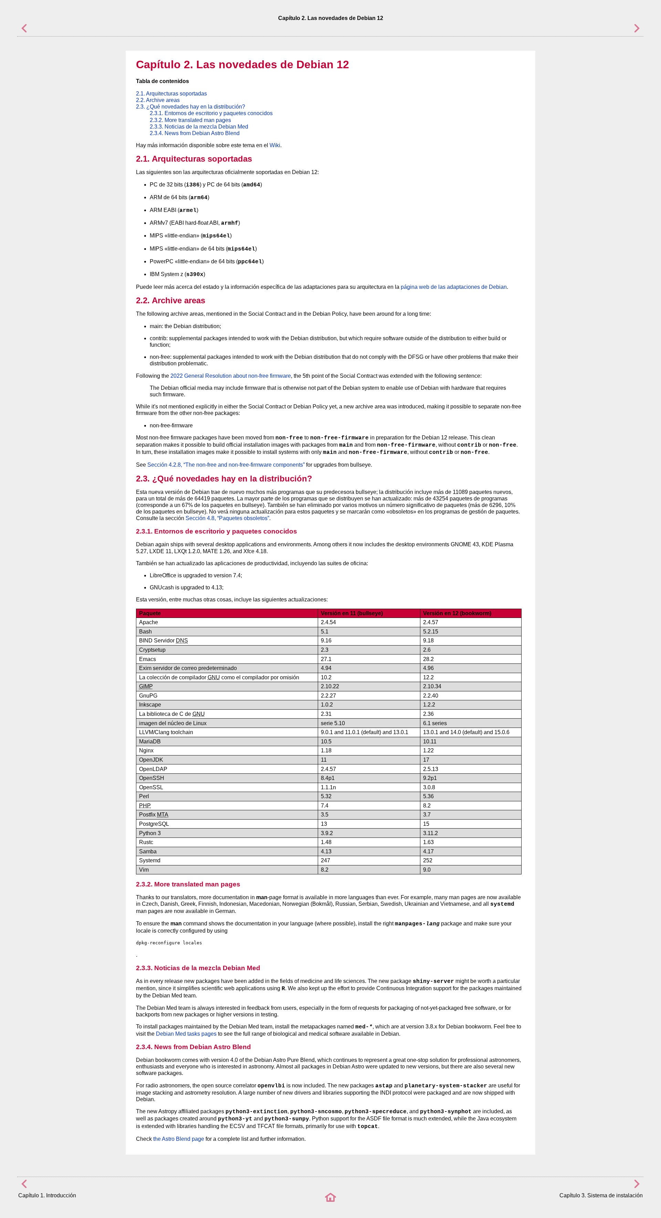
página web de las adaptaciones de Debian (454, 287)
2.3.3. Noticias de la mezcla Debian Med (199, 127)
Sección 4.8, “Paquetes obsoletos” (227, 518)
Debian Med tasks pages (186, 1034)
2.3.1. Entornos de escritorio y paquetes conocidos (211, 113)
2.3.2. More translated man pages (190, 120)
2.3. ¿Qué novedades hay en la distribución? (190, 107)
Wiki (275, 145)
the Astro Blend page (178, 1139)
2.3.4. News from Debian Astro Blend (195, 133)
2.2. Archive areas (158, 100)
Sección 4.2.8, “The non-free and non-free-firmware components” (226, 465)
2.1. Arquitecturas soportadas (171, 94)
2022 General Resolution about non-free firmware (230, 376)
